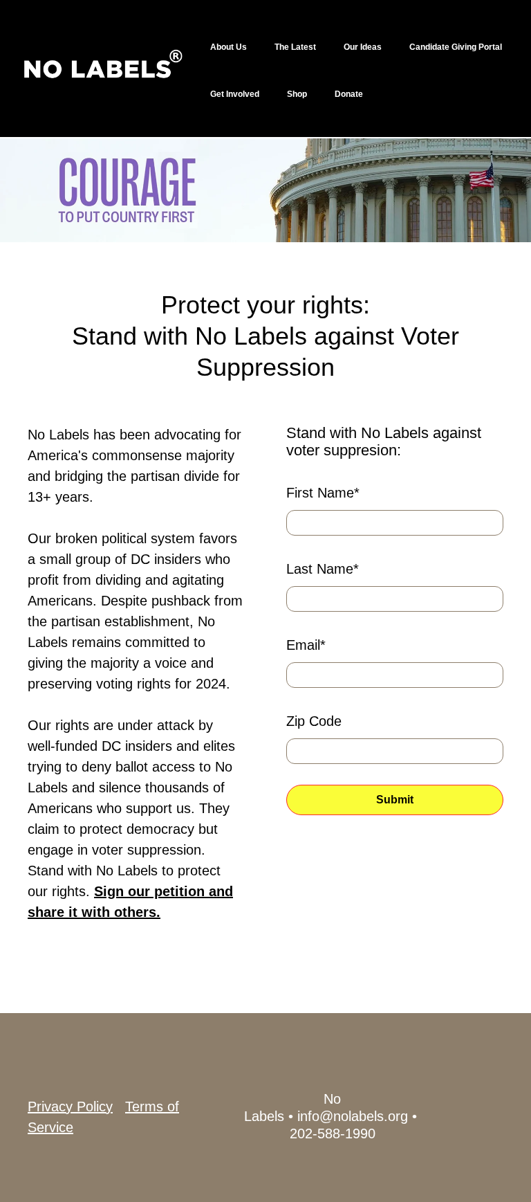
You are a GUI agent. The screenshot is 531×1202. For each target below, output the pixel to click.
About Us (228, 47)
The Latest (295, 47)
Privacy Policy (70, 1106)
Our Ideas (363, 47)
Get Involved (234, 94)
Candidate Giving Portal (455, 47)
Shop (297, 94)
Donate (349, 94)
